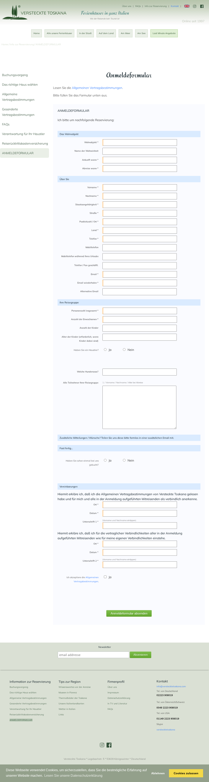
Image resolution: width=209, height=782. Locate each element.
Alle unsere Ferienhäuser (59, 33)
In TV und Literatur (117, 703)
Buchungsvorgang (15, 75)
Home (36, 33)
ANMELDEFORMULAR (17, 153)
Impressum (113, 692)
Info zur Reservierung (156, 6)
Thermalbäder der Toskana (73, 698)
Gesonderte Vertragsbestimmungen (28, 703)
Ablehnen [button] (158, 773)
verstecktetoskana (166, 729)
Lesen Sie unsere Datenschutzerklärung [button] (73, 775)
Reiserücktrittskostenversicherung (25, 143)
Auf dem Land (106, 33)
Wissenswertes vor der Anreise (75, 687)
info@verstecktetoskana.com (171, 686)
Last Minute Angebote (164, 33)
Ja (110, 350)
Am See (141, 33)
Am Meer (125, 33)
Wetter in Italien (67, 709)
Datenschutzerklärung (119, 698)
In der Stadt (85, 33)
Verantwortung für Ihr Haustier (23, 134)
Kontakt (175, 6)
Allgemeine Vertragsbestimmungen (28, 698)
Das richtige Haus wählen (20, 84)
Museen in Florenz (68, 692)
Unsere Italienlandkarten (71, 703)
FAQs (138, 6)
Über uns (126, 6)
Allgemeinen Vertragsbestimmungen (97, 88)
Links (61, 714)
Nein (131, 350)
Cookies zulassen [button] (186, 773)
